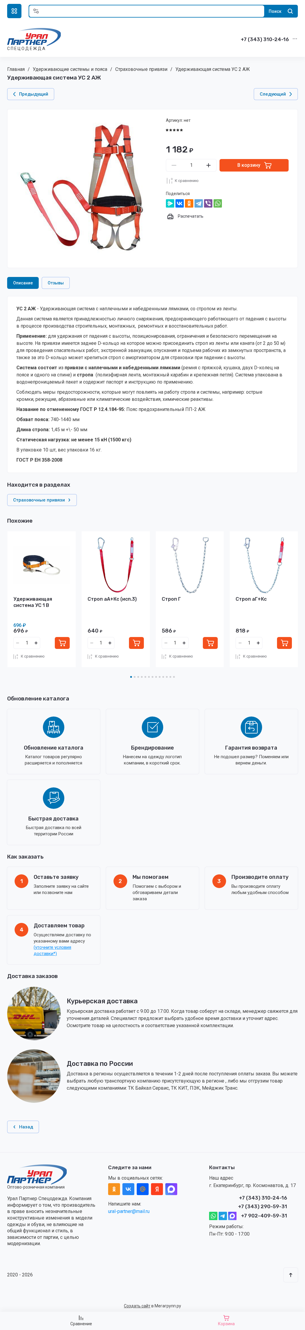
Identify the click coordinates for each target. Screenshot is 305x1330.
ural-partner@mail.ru (129, 1211)
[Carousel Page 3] (138, 677)
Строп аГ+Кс (251, 599)
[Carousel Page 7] (152, 677)
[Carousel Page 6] (149, 677)
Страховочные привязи (141, 69)
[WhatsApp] (218, 203)
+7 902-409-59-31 (264, 1216)
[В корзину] (62, 643)
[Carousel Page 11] (167, 677)
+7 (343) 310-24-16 (265, 39)
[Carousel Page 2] (135, 677)
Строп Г (171, 599)
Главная (16, 69)
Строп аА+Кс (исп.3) (112, 599)
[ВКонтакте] (179, 203)
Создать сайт (137, 1305)
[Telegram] (198, 203)
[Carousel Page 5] (145, 677)
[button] (14, 11)
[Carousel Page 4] (142, 677)
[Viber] (208, 203)
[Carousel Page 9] (160, 677)
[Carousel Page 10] (163, 677)
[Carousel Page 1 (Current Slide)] (131, 677)
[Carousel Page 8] (156, 677)
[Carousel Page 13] (174, 677)
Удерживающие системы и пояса (70, 69)
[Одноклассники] (189, 203)
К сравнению (187, 180)
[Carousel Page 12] (170, 677)
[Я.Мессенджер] (170, 203)
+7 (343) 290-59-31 (262, 1206)
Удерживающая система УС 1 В (32, 602)
